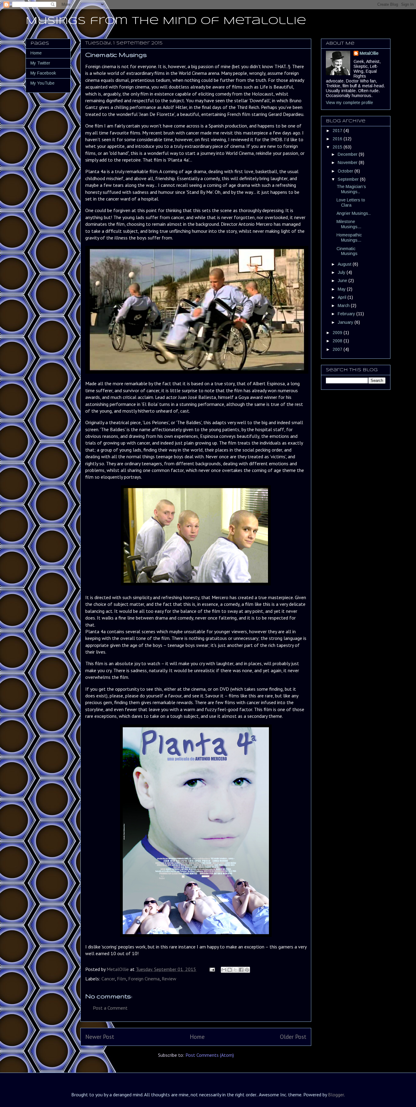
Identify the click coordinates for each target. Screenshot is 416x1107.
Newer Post (99, 1036)
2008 (338, 340)
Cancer (108, 979)
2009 (338, 332)
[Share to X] (235, 970)
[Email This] (224, 970)
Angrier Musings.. (354, 213)
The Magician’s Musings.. (351, 189)
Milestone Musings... (349, 224)
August (345, 264)
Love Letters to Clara (351, 202)
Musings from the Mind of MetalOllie (166, 21)
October (346, 171)
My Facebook (43, 73)
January (346, 322)
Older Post (293, 1036)
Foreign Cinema (144, 979)
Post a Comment (110, 1008)
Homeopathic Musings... (349, 237)
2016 (338, 138)
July (342, 272)
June (343, 280)
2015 (338, 147)
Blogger (336, 1094)
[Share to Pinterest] (247, 970)
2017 (338, 130)
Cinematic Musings (347, 251)
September (349, 179)
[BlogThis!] (230, 970)
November (348, 162)
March (344, 305)
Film (121, 979)
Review (169, 979)
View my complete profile (349, 102)
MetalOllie (369, 53)
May (342, 289)
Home (197, 1036)
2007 (338, 349)
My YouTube (42, 83)
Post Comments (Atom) (209, 1055)
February (347, 313)
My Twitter (40, 63)
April (342, 297)
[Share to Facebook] (241, 970)
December (348, 154)
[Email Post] (211, 969)
